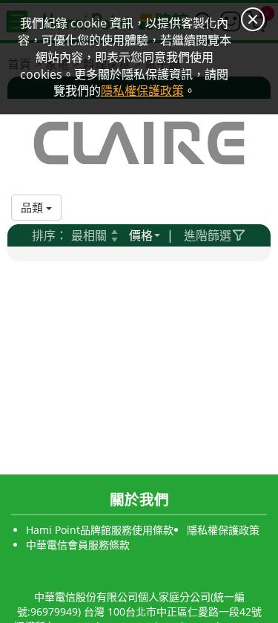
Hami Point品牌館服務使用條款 (99, 530)
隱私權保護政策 (223, 530)
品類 (33, 207)
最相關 (89, 235)
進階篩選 (207, 235)
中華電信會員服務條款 (78, 545)
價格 (141, 235)
